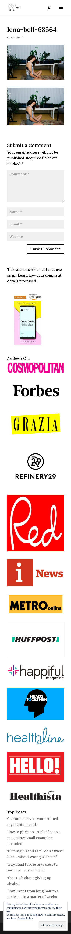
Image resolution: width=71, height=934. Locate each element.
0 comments (15, 37)
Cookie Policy (25, 918)
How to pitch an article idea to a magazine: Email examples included (33, 838)
